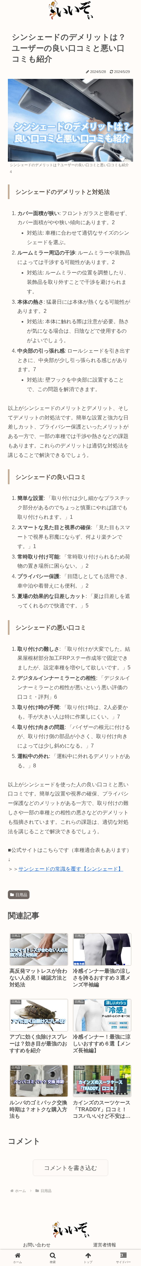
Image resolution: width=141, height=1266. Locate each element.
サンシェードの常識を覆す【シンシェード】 (70, 869)
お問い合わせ (36, 1244)
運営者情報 (104, 1244)
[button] (124, 955)
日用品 (21, 895)
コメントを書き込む (70, 1168)
